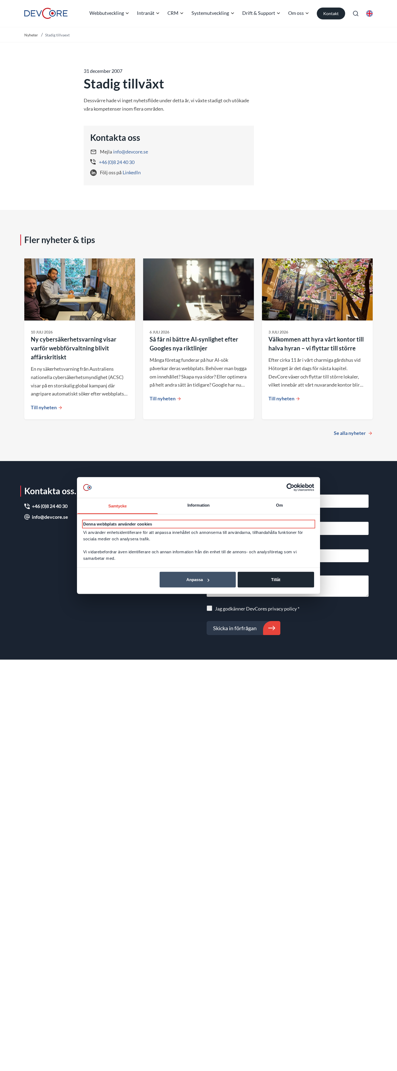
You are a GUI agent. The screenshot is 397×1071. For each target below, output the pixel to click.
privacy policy (282, 609)
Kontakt (331, 13)
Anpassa (194, 579)
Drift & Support (258, 13)
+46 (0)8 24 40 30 (116, 162)
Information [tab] (198, 505)
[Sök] (355, 13)
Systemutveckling (210, 13)
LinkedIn (132, 172)
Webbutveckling (106, 13)
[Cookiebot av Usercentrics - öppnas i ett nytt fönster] (290, 487)
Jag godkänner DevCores (257, 609)
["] (46, 13)
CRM (173, 13)
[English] (369, 13)
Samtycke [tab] (117, 506)
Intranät (145, 13)
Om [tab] (279, 505)
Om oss (296, 13)
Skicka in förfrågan (235, 628)
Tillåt (275, 579)
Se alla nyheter (350, 433)
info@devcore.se (130, 152)
